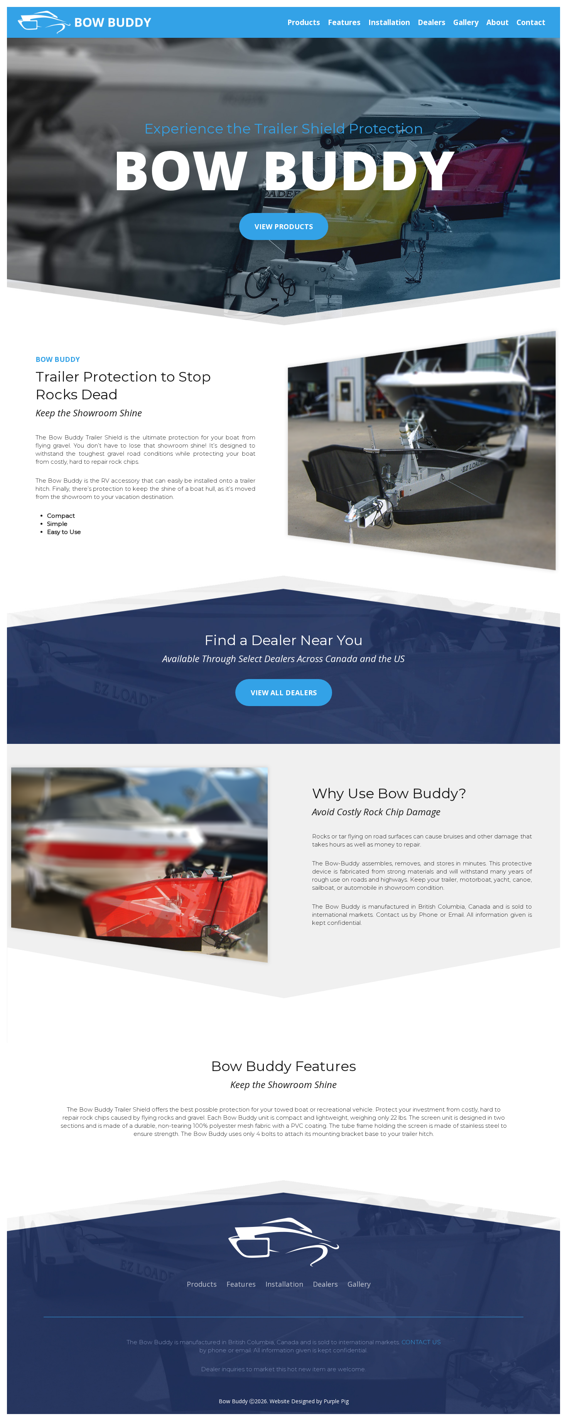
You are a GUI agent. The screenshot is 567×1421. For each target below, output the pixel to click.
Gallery (359, 1284)
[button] (283, 226)
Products (202, 1284)
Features (241, 1284)
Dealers (325, 1284)
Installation (284, 1284)
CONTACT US (421, 1342)
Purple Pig (336, 1401)
